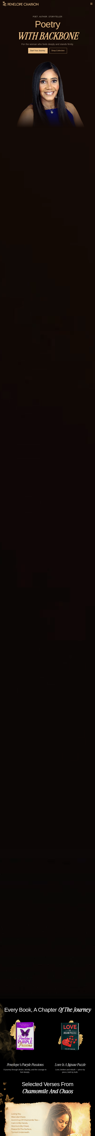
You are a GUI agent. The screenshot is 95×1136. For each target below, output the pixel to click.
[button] (45, 1074)
